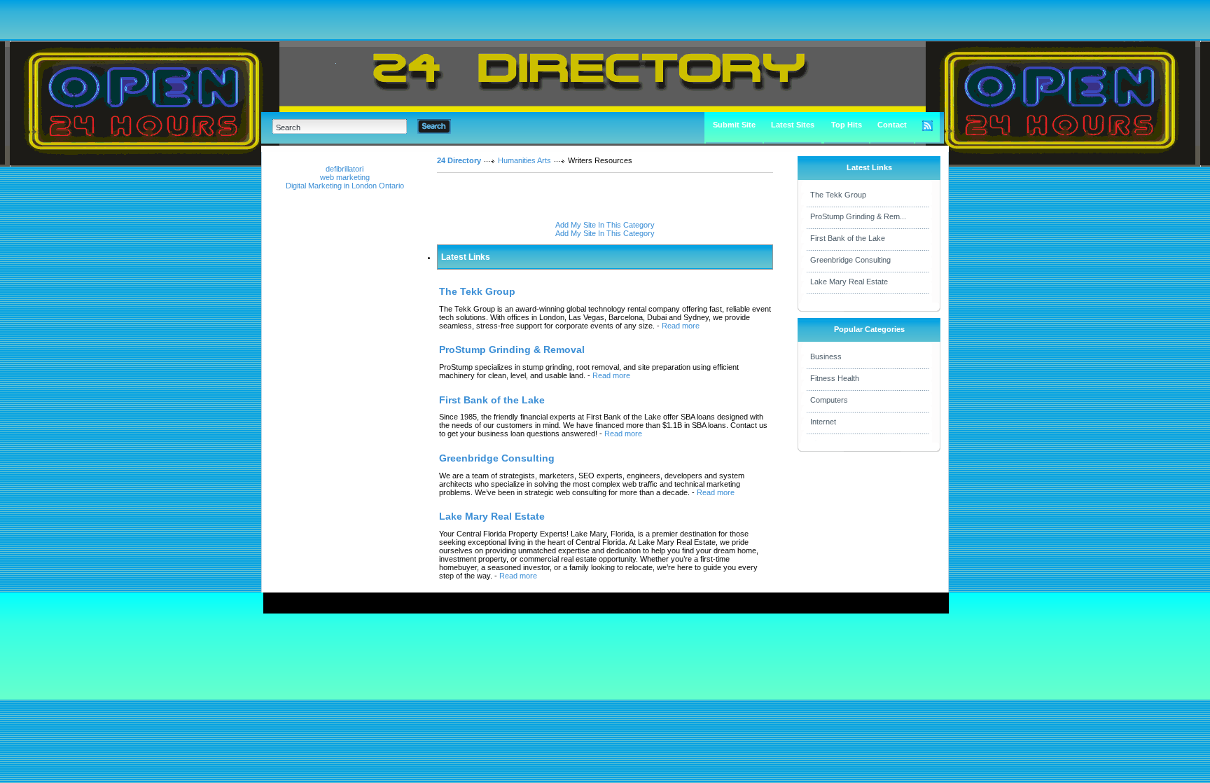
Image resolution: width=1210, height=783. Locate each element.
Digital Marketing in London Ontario (345, 185)
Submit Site (734, 124)
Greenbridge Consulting (850, 260)
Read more (681, 325)
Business (826, 356)
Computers (829, 400)
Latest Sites (792, 124)
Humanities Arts (524, 160)
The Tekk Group (838, 194)
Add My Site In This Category (605, 225)
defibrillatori (344, 169)
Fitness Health (834, 378)
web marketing (345, 177)
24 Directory (459, 160)
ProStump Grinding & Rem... (858, 216)
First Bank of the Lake (847, 238)
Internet (823, 421)
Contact (892, 124)
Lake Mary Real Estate (849, 281)
